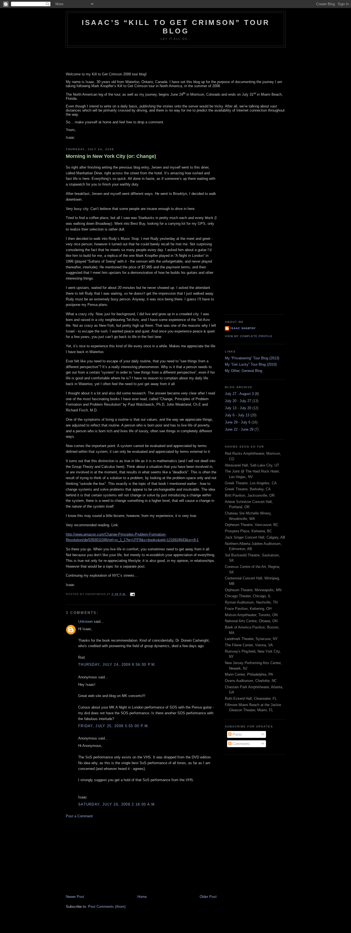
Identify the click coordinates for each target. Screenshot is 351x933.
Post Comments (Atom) (107, 906)
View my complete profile (249, 336)
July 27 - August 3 (239, 394)
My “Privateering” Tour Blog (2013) (252, 358)
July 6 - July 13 (237, 415)
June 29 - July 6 (237, 422)
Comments (240, 744)
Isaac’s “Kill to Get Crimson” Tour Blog (176, 26)
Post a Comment (79, 816)
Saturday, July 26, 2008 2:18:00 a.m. (117, 804)
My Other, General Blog (243, 371)
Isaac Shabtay (243, 328)
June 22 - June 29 (239, 429)
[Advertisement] (107, 856)
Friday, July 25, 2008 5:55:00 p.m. (113, 726)
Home (142, 897)
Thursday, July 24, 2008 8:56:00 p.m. (117, 664)
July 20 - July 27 (238, 401)
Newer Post (75, 897)
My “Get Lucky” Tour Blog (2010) (251, 364)
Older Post (208, 897)
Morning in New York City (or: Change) (111, 156)
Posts (236, 734)
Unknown (85, 621)
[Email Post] (132, 594)
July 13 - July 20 (238, 408)
